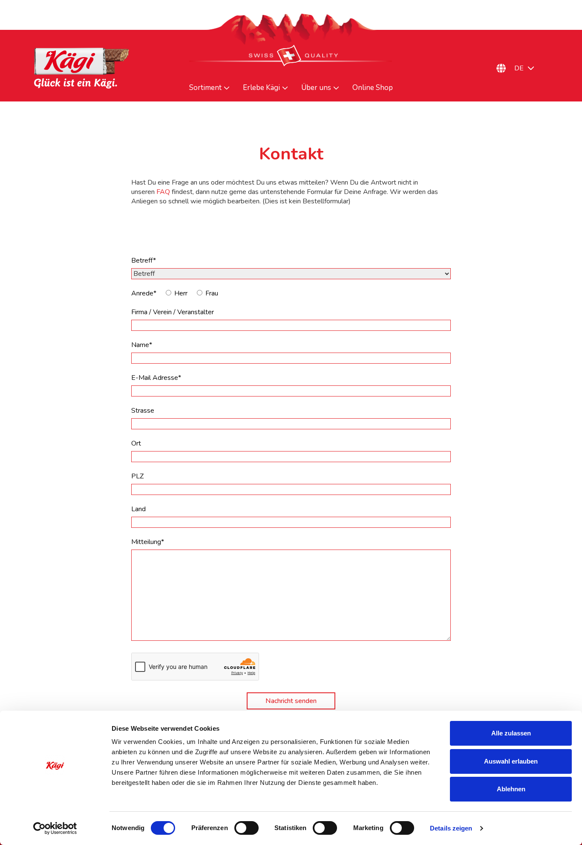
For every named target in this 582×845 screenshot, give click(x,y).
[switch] (246, 828)
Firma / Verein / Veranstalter (172, 312)
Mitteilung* (147, 542)
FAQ (163, 192)
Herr (180, 293)
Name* (141, 345)
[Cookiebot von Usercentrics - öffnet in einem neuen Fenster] (55, 828)
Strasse (142, 410)
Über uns (316, 88)
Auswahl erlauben (511, 761)
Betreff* (143, 260)
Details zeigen (451, 828)
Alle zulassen (511, 733)
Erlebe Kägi (261, 88)
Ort (136, 443)
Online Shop (372, 88)
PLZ (137, 476)
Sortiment (205, 88)
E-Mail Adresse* (156, 377)
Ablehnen (511, 789)
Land (138, 509)
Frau (211, 293)
